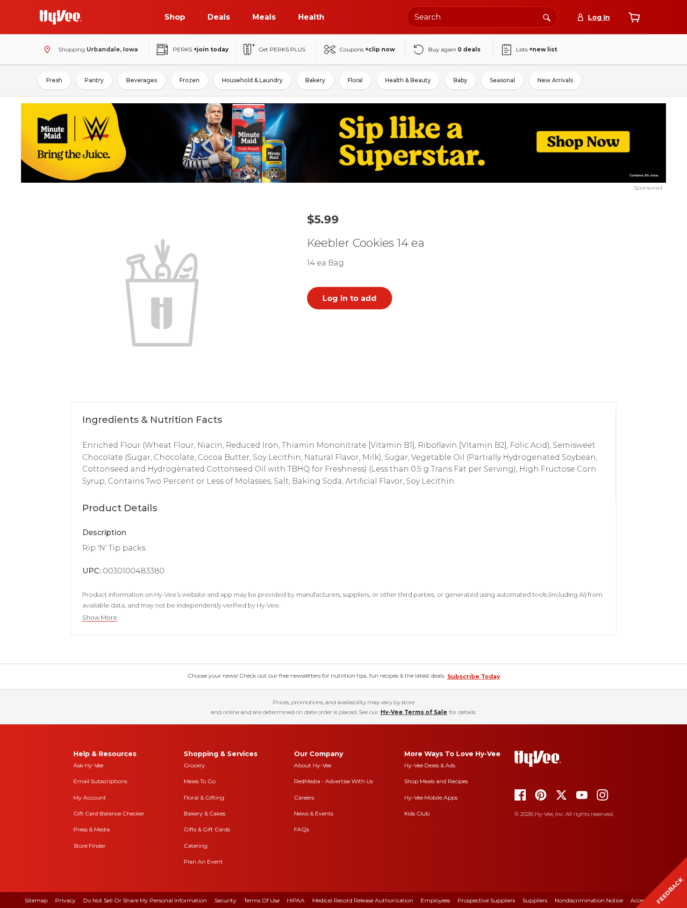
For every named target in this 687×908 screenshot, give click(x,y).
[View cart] (634, 17)
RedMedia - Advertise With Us (333, 781)
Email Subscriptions (100, 781)
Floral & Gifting (204, 797)
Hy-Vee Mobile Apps (431, 797)
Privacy (65, 900)
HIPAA (296, 900)
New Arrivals (555, 80)
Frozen (189, 80)
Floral (355, 80)
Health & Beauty (408, 80)
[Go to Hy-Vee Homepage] (61, 17)
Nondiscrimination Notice (589, 900)
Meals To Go (199, 781)
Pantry (94, 80)
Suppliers (534, 900)
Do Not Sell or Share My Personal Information (145, 900)
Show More (99, 617)
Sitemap (36, 900)
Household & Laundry (252, 80)
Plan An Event (203, 861)
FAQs (301, 829)
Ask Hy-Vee (88, 765)
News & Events (313, 813)
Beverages (141, 80)
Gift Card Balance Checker (108, 813)
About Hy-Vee (312, 765)
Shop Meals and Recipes (436, 781)
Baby (460, 80)
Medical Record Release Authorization (362, 900)
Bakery (315, 80)
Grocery (194, 765)
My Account (89, 797)
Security (225, 900)
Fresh (54, 80)
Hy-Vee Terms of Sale (413, 711)
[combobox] (482, 17)
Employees (435, 900)
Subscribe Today (473, 676)
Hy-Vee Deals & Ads (429, 765)
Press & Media (91, 829)
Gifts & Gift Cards (207, 829)
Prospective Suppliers (486, 900)
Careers (304, 797)
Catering (196, 845)
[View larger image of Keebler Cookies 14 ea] (164, 291)
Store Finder (89, 845)
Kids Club (416, 813)
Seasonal (502, 80)
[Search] (547, 17)
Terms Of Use (261, 900)
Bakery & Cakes (204, 813)
